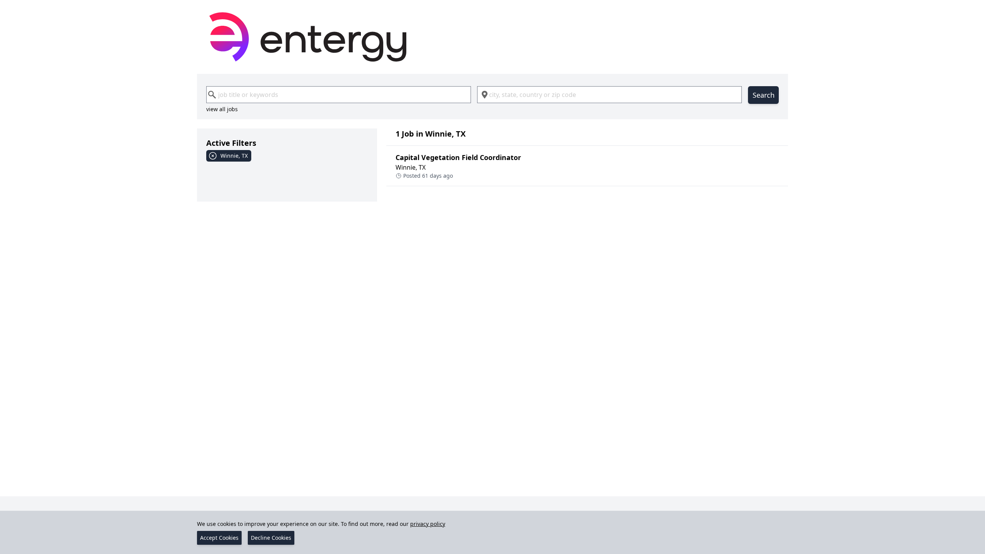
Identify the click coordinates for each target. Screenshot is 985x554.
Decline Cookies (271, 537)
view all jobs (222, 109)
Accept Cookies (219, 537)
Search (764, 95)
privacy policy (427, 523)
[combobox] (338, 94)
